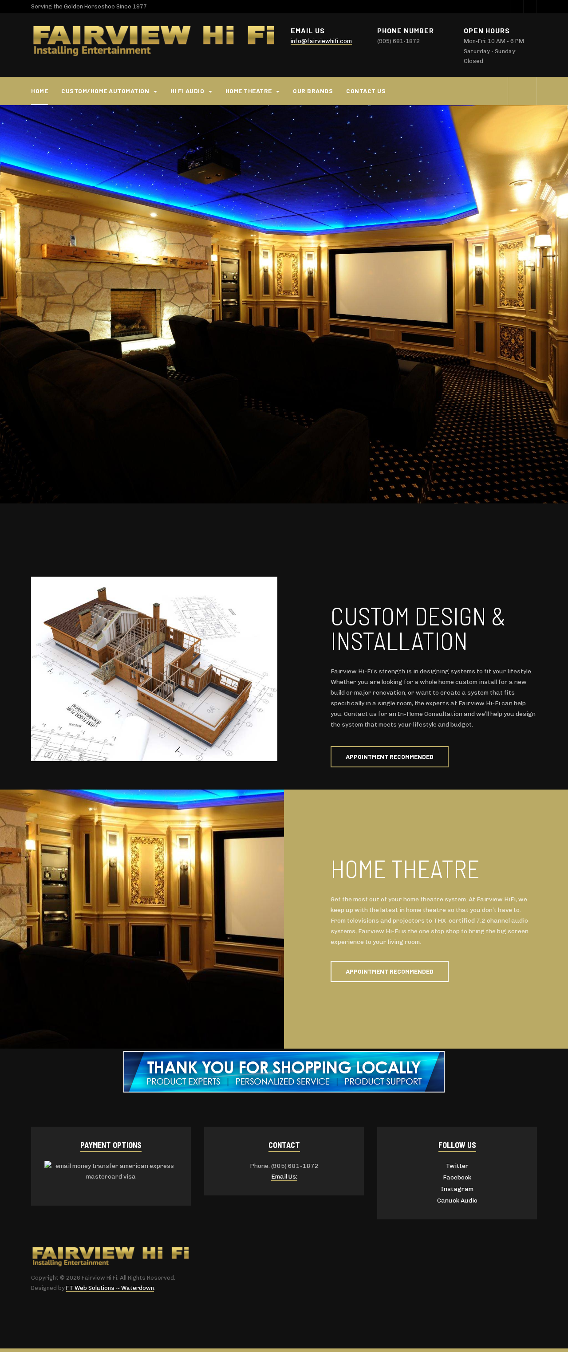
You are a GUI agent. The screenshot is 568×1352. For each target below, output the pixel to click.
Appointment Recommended (390, 756)
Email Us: (284, 1176)
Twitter (457, 1166)
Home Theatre (249, 90)
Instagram (457, 1189)
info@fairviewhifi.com (321, 41)
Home (39, 90)
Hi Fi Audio (188, 90)
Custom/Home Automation (106, 90)
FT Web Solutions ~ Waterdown (110, 1288)
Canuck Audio (457, 1200)
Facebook (457, 1177)
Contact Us (366, 90)
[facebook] (529, 6)
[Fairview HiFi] (154, 41)
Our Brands (313, 90)
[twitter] (516, 6)
